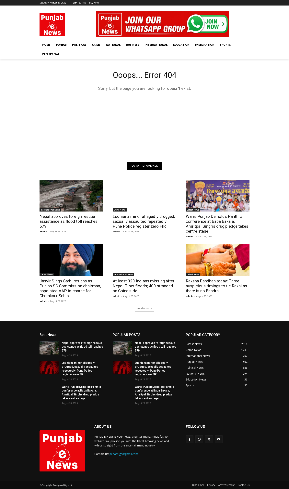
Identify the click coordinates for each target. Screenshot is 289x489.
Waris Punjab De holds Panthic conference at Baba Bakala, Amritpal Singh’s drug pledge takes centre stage (217, 224)
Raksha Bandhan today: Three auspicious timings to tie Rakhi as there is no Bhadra (216, 286)
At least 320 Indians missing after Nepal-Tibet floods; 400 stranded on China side (143, 286)
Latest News (193, 209)
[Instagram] (236, 8)
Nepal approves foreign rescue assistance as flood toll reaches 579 (69, 221)
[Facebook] (231, 8)
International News (50, 209)
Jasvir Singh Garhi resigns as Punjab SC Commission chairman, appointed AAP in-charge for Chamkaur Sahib (70, 288)
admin (43, 231)
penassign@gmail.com (124, 454)
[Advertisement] (144, 126)
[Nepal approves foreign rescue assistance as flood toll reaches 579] (71, 196)
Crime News (119, 209)
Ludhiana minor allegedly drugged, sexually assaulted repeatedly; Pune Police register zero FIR (144, 221)
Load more (143, 308)
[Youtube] (247, 8)
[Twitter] (241, 8)
